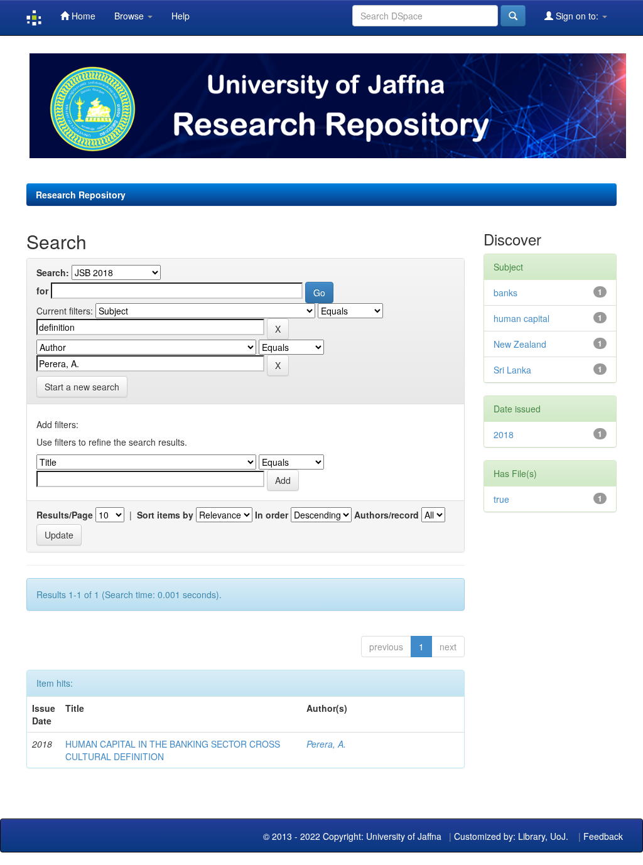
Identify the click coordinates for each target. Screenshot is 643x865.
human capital (521, 318)
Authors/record (386, 514)
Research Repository (81, 194)
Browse (130, 15)
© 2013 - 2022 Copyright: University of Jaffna (353, 836)
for (42, 290)
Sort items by (165, 514)
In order (271, 514)
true (501, 499)
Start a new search (82, 386)
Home (82, 15)
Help (180, 15)
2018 (504, 434)
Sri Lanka (512, 369)
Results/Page (64, 514)
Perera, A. (326, 744)
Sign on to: (577, 15)
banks (505, 292)
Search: (52, 272)
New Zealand (520, 344)
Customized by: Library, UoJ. (511, 836)
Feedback (603, 836)
